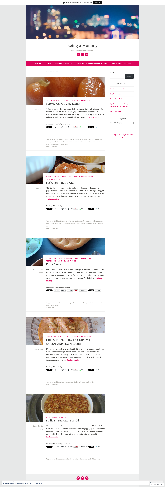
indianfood (82, 303)
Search (112, 72)
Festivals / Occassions (71, 100)
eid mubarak (97, 221)
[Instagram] (78, 54)
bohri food (70, 459)
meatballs (90, 303)
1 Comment (50, 308)
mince (96, 303)
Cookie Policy (38, 483)
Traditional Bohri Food (66, 261)
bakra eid (54, 459)
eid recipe (76, 139)
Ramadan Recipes (53, 179)
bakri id (60, 303)
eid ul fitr (90, 139)
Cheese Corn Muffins (117, 99)
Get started (98, 2)
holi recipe (82, 382)
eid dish (89, 221)
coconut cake (66, 221)
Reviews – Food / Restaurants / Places (92, 63)
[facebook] (82, 54)
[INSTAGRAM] (78, 478)
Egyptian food (81, 221)
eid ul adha (83, 139)
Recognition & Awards (64, 63)
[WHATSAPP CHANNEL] (87, 478)
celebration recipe (57, 139)
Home (49, 63)
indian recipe (68, 142)
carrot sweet (66, 382)
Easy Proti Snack (115, 94)
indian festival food (57, 142)
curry (69, 303)
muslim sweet (55, 144)
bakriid (59, 221)
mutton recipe (54, 305)
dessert (73, 221)
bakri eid (54, 303)
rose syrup (92, 223)
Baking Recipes (52, 176)
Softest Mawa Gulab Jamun (63, 103)
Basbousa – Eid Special (60, 182)
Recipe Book (51, 261)
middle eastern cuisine (72, 223)
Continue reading (94, 117)
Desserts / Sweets (53, 100)
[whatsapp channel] (87, 54)
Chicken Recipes (52, 258)
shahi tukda (89, 382)
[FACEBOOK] (82, 478)
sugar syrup (64, 144)
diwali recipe (68, 139)
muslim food (85, 223)
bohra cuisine (62, 459)
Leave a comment (52, 147)
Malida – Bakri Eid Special (62, 420)
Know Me (38, 63)
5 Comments (96, 459)
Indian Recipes (87, 100)
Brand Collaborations (121, 63)
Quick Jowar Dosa (115, 111)
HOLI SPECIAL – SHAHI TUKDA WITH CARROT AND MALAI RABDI (69, 341)
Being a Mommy (82, 45)
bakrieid (54, 221)
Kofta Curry (53, 264)
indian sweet (77, 142)
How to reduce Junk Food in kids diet (122, 89)
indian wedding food (89, 142)
